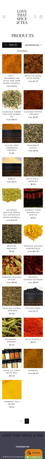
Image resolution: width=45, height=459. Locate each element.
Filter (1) (12, 44)
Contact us (22, 446)
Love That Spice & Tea (21, 16)
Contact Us (35, 457)
